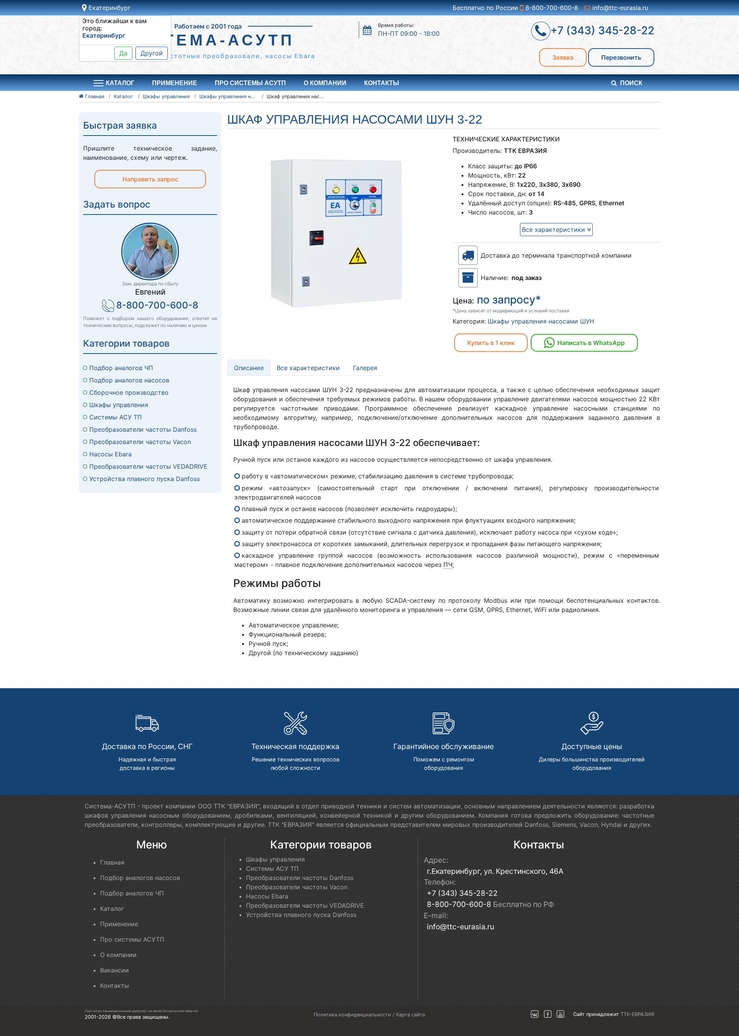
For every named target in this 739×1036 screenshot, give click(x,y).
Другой (151, 53)
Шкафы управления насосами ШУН (541, 321)
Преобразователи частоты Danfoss (143, 429)
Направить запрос (150, 179)
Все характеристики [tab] (308, 368)
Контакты (381, 83)
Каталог (112, 908)
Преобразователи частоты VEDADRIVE (148, 466)
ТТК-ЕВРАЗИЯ (637, 1014)
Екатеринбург (108, 8)
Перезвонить (621, 57)
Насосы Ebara (110, 454)
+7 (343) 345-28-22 (462, 893)
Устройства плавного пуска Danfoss (144, 479)
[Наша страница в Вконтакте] (535, 1014)
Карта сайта (410, 1015)
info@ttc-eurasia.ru (619, 8)
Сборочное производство (129, 392)
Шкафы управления (118, 405)
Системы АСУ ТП (115, 417)
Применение (174, 83)
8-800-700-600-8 (550, 8)
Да (123, 53)
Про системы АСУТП (250, 83)
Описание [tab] (249, 368)
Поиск (631, 83)
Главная (112, 862)
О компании (325, 83)
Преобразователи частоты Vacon (140, 442)
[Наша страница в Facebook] (548, 1014)
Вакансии (114, 970)
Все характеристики (554, 229)
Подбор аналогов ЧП (121, 368)
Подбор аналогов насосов (129, 380)
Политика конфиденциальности (352, 1015)
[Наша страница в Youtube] (560, 1014)
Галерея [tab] (365, 368)
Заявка (562, 57)
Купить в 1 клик (491, 343)
